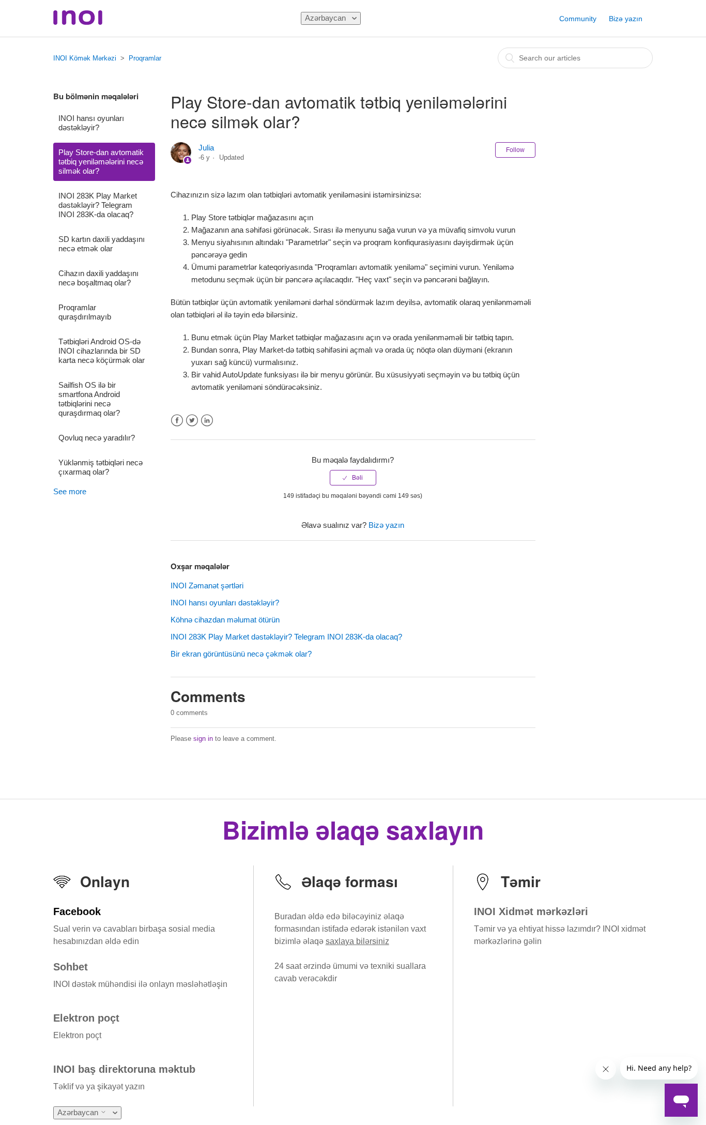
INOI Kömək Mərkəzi (84, 58)
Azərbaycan (326, 17)
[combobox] (575, 58)
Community (577, 18)
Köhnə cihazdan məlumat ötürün (225, 619)
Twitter (192, 420)
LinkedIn (207, 420)
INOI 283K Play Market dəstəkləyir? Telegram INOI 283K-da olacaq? (97, 205)
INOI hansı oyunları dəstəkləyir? (91, 123)
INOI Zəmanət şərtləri (207, 585)
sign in (203, 738)
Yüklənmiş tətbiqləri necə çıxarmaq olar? (100, 467)
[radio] (353, 477)
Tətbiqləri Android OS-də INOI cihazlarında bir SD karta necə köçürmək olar (101, 350)
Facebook (177, 420)
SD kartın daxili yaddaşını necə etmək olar (101, 244)
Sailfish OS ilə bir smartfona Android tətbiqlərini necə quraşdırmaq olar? (89, 399)
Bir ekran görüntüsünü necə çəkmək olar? (241, 653)
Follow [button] (515, 150)
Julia (206, 147)
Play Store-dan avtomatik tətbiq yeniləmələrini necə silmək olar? (101, 161)
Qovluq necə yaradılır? (96, 437)
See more (69, 491)
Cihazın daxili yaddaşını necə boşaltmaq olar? (98, 278)
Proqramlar (145, 58)
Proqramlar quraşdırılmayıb (84, 312)
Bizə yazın (625, 18)
